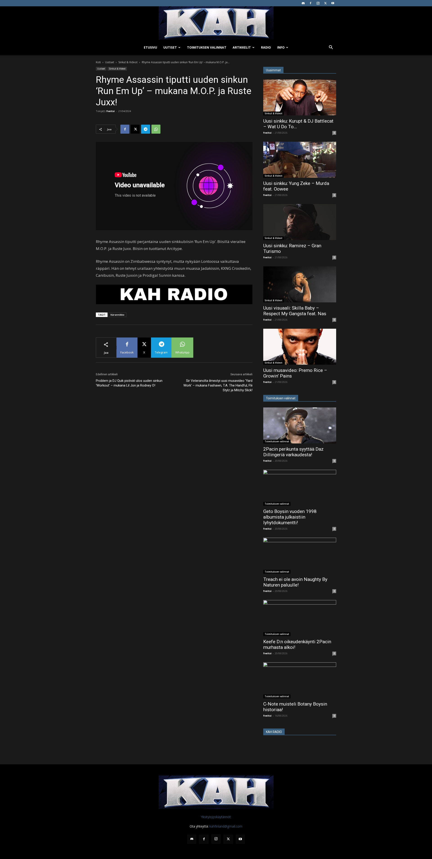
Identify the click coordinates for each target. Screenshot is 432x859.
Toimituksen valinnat (206, 47)
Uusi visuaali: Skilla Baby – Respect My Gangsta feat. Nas (294, 310)
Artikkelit (242, 47)
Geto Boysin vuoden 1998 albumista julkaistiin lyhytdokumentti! (290, 517)
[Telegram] (145, 129)
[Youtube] (332, 3)
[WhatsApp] (155, 129)
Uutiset (170, 47)
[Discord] (303, 3)
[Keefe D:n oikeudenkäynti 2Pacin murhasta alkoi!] (299, 618)
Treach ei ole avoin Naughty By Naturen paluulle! (295, 582)
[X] (325, 3)
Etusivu (150, 47)
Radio (266, 47)
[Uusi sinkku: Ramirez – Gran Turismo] (299, 222)
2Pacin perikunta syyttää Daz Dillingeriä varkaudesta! (293, 451)
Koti (98, 62)
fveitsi (110, 111)
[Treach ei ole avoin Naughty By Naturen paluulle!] (299, 556)
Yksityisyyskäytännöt (216, 817)
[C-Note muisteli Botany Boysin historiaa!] (299, 680)
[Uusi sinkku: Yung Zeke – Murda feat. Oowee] (299, 160)
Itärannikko (117, 314)
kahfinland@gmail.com (225, 826)
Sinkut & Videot (127, 62)
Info (281, 47)
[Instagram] (318, 3)
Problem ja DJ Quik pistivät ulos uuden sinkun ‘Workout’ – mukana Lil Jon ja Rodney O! (129, 383)
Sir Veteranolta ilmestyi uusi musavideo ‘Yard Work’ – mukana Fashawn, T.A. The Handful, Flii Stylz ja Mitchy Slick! (217, 385)
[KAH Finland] (216, 23)
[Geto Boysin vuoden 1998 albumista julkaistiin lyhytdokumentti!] (299, 488)
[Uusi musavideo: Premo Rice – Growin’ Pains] (299, 347)
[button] (330, 48)
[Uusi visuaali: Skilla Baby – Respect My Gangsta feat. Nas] (299, 284)
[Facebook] (310, 3)
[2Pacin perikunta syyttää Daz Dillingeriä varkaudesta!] (299, 425)
